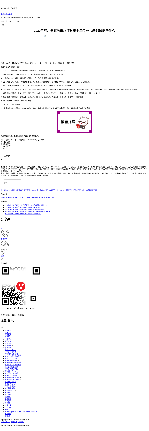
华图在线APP (5, 422)
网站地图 (14, 422)
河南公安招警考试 (11, 367)
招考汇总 (8, 333)
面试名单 (42, 198)
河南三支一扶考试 (11, 358)
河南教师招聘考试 (11, 360)
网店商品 (8, 414)
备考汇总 (8, 337)
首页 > (3, 14)
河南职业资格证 (10, 382)
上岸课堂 (21, 422)
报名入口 (23, 198)
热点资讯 (9, 14)
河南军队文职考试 (11, 373)
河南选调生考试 (10, 350)
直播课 (7, 416)
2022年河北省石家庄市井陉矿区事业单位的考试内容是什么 (26, 205)
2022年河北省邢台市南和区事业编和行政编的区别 (23, 214)
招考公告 (4, 198)
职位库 (7, 403)
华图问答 (8, 407)
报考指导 (8, 335)
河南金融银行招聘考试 (13, 362)
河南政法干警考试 (11, 375)
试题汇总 (8, 339)
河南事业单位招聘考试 (13, 356)
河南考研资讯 (10, 386)
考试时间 (35, 198)
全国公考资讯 (10, 384)
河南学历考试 (10, 390)
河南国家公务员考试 (12, 354)
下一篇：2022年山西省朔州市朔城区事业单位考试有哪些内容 (75, 190)
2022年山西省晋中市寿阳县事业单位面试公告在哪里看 (24, 209)
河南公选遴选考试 (11, 369)
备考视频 (8, 401)
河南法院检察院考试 (12, 377)
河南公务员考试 (10, 352)
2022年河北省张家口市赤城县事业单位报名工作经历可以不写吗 (27, 211)
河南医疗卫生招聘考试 (13, 365)
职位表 (17, 198)
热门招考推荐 (10, 388)
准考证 (29, 198)
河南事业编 (50, 198)
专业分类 (8, 405)
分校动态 (8, 392)
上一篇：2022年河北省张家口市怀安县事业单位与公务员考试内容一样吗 (27, 190)
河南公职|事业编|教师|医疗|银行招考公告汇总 (21, 412)
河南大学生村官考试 (12, 380)
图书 (6, 409)
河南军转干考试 (10, 371)
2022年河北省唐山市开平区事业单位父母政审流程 (23, 207)
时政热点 (8, 330)
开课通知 (8, 397)
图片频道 (8, 394)
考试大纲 (11, 198)
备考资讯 (8, 399)
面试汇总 (8, 341)
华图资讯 (8, 345)
